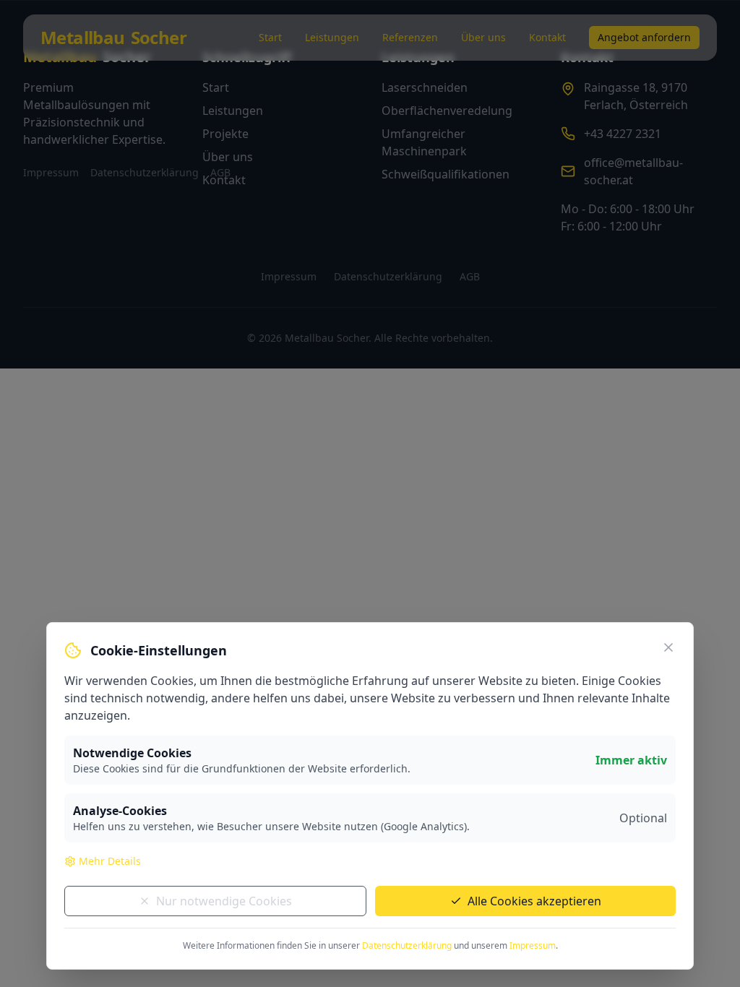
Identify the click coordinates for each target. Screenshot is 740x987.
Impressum (532, 945)
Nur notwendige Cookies (224, 901)
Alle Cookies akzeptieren (534, 901)
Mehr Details (110, 861)
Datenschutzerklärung (407, 945)
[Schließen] (668, 647)
